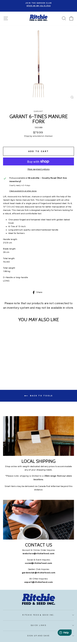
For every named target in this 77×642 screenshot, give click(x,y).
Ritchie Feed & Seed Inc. (38, 615)
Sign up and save (38, 636)
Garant (38, 111)
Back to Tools (41, 395)
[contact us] (38, 520)
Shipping (28, 136)
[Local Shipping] (38, 436)
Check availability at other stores (23, 191)
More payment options (39, 169)
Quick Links (38, 625)
